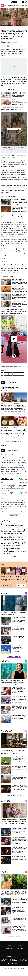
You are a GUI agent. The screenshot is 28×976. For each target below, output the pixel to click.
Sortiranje (3, 454)
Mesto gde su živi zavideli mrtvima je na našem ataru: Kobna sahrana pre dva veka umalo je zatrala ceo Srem (14, 531)
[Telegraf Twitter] (12, 963)
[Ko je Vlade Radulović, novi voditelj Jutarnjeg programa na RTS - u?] (6, 631)
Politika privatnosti (12, 970)
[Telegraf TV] (19, 963)
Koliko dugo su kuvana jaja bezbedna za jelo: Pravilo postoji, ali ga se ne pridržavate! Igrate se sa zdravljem (14, 537)
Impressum (15, 968)
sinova (24, 49)
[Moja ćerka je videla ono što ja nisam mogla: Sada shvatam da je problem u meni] (6, 297)
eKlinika (5, 661)
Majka (5, 374)
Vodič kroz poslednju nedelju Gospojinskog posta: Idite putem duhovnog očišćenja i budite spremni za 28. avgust (14, 551)
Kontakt (18, 970)
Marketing (10, 968)
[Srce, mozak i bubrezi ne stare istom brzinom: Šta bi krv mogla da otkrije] (6, 719)
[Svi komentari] (8, 454)
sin (1, 374)
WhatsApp (4, 272)
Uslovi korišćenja (20, 366)
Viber (10, 272)
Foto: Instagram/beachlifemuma (6, 25)
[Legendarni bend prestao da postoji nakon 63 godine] (6, 640)
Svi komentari (14, 515)
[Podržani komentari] (12, 454)
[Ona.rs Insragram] (15, 963)
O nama (5, 968)
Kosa (10, 374)
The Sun (18, 109)
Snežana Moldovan (6, 42)
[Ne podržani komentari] (16, 454)
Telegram (15, 272)
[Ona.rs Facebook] (8, 963)
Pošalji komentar (14, 382)
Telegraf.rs (4, 2)
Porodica (3, 28)
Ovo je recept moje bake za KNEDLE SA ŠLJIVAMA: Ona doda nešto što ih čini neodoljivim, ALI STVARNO (13, 543)
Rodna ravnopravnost (18, 374)
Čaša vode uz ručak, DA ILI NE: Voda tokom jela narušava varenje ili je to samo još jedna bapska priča (13, 525)
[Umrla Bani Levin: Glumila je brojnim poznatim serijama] (14, 603)
